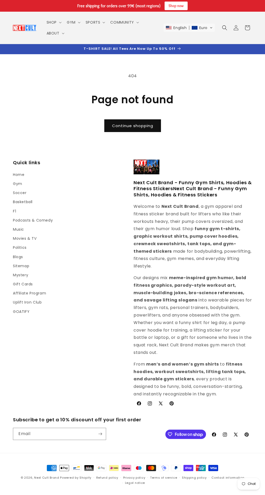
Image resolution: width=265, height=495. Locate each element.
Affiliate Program (29, 293)
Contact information (227, 478)
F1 (14, 211)
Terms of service (163, 478)
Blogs (18, 256)
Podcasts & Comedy (33, 220)
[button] (53, 22)
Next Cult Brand (46, 478)
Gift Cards (23, 284)
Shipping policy (194, 478)
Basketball (23, 201)
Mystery (20, 275)
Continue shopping (132, 125)
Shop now (176, 5)
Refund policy (107, 478)
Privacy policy (134, 478)
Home (18, 174)
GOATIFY (21, 311)
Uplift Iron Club (27, 302)
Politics (20, 247)
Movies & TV (25, 238)
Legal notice (135, 483)
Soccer (20, 192)
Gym (17, 183)
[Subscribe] (100, 434)
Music (18, 229)
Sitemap (21, 266)
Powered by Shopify (75, 478)
